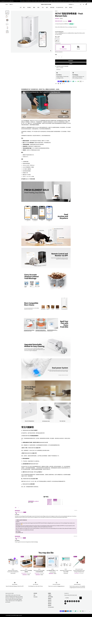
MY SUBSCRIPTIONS (59, 7)
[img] (17, 510)
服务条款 (49, 603)
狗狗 (38, 7)
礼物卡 (66, 7)
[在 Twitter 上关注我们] (67, 601)
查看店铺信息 (58, 69)
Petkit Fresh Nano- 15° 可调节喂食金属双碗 (26, 571)
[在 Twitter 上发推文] (62, 83)
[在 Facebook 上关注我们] (65, 601)
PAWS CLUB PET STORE (79, 569)
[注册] (80, 598)
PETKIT (13, 569)
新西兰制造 (52, 7)
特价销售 (29, 7)
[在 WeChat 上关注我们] (65, 603)
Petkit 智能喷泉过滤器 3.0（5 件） (53, 570)
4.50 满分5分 (36, 501)
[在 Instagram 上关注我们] (72, 601)
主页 (20, 7)
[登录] (83, 4)
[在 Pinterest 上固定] (60, 83)
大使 (34, 595)
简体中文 (11, 4)
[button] (49, 499)
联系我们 (70, 7)
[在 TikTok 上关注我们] (79, 601)
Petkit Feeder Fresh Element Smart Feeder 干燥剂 (66, 571)
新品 (24, 7)
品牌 (47, 7)
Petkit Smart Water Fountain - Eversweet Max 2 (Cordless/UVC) (12, 571)
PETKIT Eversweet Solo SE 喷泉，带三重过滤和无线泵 (39, 571)
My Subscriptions (51, 607)
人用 (42, 7)
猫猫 (34, 7)
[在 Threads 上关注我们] (70, 601)
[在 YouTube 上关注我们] (76, 601)
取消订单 (49, 601)
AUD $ (7, 4)
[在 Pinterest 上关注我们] (74, 601)
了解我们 (49, 595)
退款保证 (49, 598)
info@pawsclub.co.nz (61, 586)
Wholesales (35, 596)
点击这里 (57, 89)
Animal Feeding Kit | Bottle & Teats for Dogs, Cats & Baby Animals (79, 571)
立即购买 (70, 63)
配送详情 (49, 600)
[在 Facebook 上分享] (58, 83)
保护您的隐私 (50, 596)
